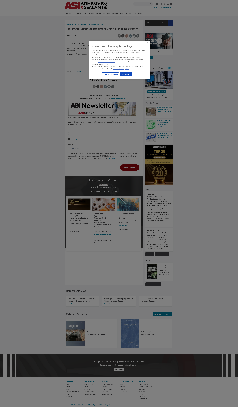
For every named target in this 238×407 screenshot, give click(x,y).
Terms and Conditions (106, 62)
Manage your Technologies (110, 74)
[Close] (147, 43)
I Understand (125, 74)
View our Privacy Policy (121, 69)
